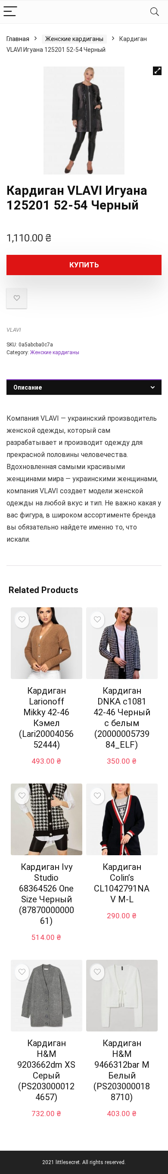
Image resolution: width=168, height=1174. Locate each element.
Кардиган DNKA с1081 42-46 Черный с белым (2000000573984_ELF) (121, 717)
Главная (17, 38)
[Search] (154, 11)
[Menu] (10, 11)
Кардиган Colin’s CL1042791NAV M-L (121, 883)
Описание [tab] (27, 387)
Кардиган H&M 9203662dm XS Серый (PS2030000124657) (46, 1070)
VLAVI (13, 330)
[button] (157, 71)
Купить (84, 264)
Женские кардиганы (74, 38)
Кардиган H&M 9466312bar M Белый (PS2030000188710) (121, 1070)
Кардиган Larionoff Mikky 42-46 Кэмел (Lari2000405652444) (46, 717)
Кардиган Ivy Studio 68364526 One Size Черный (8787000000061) (46, 894)
